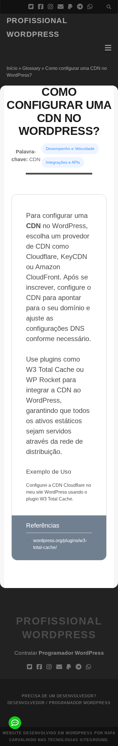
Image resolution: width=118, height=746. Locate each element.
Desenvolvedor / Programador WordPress (59, 703)
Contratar (59, 653)
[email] (61, 7)
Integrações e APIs (63, 162)
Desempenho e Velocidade (70, 148)
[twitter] (31, 7)
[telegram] (80, 7)
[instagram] (50, 7)
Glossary (31, 68)
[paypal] (70, 7)
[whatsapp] (90, 7)
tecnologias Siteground (77, 740)
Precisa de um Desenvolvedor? (59, 696)
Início (12, 68)
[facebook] (40, 7)
